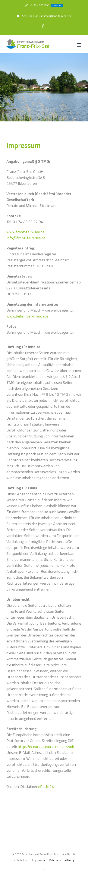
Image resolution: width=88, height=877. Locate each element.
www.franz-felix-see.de (25, 232)
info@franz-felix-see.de (25, 238)
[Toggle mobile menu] (79, 45)
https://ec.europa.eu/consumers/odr (46, 746)
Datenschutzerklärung (61, 860)
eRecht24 (46, 786)
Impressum (38, 860)
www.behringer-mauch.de (27, 316)
